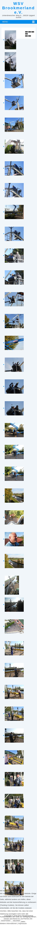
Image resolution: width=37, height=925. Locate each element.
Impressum (22, 923)
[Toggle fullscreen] (32, 31)
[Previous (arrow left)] (26, 36)
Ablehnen (16, 920)
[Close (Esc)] (26, 31)
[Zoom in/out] (26, 33)
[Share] (29, 31)
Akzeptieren (5, 920)
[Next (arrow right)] (29, 36)
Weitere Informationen (8, 923)
